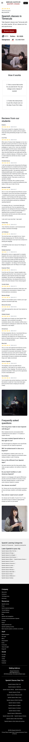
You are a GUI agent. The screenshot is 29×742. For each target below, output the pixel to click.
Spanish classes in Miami (7, 559)
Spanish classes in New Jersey (14, 697)
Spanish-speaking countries (8, 626)
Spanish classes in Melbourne (8, 575)
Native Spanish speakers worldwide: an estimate (12, 628)
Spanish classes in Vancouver (8, 563)
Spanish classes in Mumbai (8, 569)
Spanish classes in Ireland (14, 710)
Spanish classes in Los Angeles (9, 555)
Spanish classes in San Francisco (9, 557)
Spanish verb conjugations (7, 616)
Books (3, 642)
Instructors (4, 598)
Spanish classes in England (14, 705)
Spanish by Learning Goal (20, 545)
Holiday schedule (5, 612)
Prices (3, 606)
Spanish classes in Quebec (14, 702)
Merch (3, 638)
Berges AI (4, 649)
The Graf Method (5, 610)
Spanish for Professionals (7, 545)
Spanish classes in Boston (20, 559)
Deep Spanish (5, 640)
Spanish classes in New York (14, 684)
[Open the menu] (2, 3)
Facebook (4, 662)
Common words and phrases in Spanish (10, 618)
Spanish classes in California (14, 687)
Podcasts (4, 620)
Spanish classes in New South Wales (14, 718)
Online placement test (6, 624)
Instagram (4, 660)
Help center (4, 592)
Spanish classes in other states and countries (14, 721)
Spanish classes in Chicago (8, 553)
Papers (3, 622)
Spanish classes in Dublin (7, 567)
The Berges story (5, 596)
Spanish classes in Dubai (7, 573)
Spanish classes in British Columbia (14, 700)
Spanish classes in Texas (20, 689)
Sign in (25, 3)
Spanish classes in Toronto (8, 561)
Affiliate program (5, 634)
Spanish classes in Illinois (8, 689)
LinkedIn (3, 656)
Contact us (4, 594)
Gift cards (4, 636)
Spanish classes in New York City (9, 551)
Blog (3, 614)
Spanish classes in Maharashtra (14, 713)
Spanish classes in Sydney (7, 577)
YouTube (4, 654)
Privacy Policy (5, 732)
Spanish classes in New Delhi (8, 571)
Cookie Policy (11, 732)
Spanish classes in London (8, 565)
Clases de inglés (5, 646)
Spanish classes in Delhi (8, 716)
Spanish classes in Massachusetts (14, 694)
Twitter (3, 658)
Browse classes (9, 31)
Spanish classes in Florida (14, 692)
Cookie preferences (19, 732)
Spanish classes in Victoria (20, 716)
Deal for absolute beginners (8, 608)
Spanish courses (5, 604)
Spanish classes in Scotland (14, 708)
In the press (4, 644)
